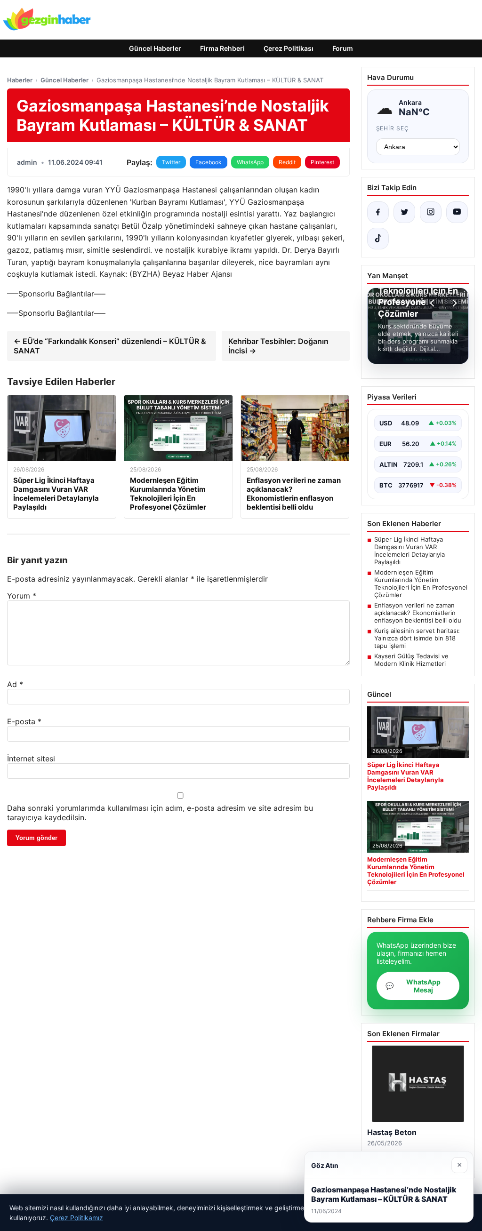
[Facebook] (378, 212)
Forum (342, 48)
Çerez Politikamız (76, 1218)
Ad (15, 684)
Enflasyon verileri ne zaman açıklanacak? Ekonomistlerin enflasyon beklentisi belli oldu (417, 612)
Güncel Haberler (155, 48)
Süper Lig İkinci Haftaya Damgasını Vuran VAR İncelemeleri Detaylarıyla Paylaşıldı (409, 551)
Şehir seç (393, 128)
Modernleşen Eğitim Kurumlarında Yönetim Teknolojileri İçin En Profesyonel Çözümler (420, 583)
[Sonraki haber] (453, 303)
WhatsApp (250, 162)
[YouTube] (457, 212)
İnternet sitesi (31, 758)
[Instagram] (431, 212)
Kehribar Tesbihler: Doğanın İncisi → (278, 345)
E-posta (24, 721)
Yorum (21, 595)
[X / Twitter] (404, 212)
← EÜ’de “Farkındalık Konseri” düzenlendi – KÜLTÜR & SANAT (110, 345)
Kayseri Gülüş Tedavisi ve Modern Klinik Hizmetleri (411, 659)
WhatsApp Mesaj (413, 986)
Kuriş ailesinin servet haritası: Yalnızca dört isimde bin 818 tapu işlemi (417, 638)
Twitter (171, 162)
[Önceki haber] (434, 303)
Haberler (19, 80)
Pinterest (322, 162)
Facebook (208, 162)
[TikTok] (378, 238)
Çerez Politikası (288, 48)
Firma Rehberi (222, 48)
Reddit (287, 162)
